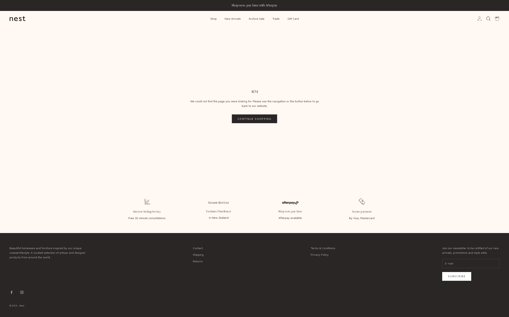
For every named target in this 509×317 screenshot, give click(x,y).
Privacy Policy (320, 254)
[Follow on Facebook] (12, 292)
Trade (276, 18)
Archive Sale (256, 18)
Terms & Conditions (323, 248)
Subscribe (456, 276)
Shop (213, 18)
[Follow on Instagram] (22, 292)
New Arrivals (233, 18)
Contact (198, 248)
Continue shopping (254, 118)
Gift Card (293, 18)
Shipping (198, 254)
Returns (198, 261)
